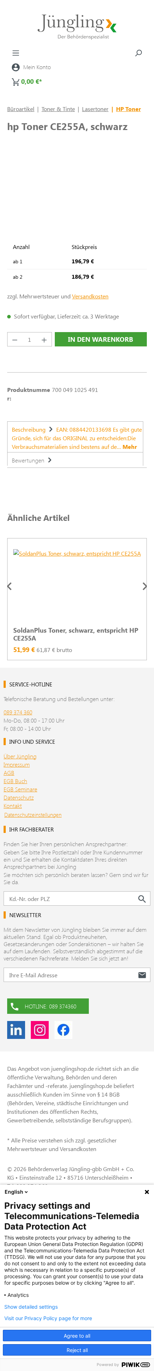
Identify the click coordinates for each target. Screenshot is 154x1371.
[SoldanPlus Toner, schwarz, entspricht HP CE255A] (77, 585)
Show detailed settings (31, 1307)
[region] (77, 586)
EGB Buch (15, 781)
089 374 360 (18, 712)
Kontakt (13, 805)
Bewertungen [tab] (29, 460)
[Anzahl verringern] (14, 339)
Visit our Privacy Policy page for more (48, 1318)
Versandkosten (90, 296)
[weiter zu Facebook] (63, 1030)
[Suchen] (138, 52)
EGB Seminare (20, 789)
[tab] (75, 436)
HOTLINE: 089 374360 (50, 1006)
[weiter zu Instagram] (40, 1030)
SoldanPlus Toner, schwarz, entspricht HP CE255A (75, 634)
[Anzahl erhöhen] (44, 339)
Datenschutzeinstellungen (33, 814)
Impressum (17, 764)
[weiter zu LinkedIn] (16, 1030)
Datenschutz (19, 797)
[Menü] (15, 52)
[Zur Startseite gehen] (77, 27)
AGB (9, 772)
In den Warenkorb (100, 339)
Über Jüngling (20, 756)
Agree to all (77, 1336)
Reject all (77, 1350)
